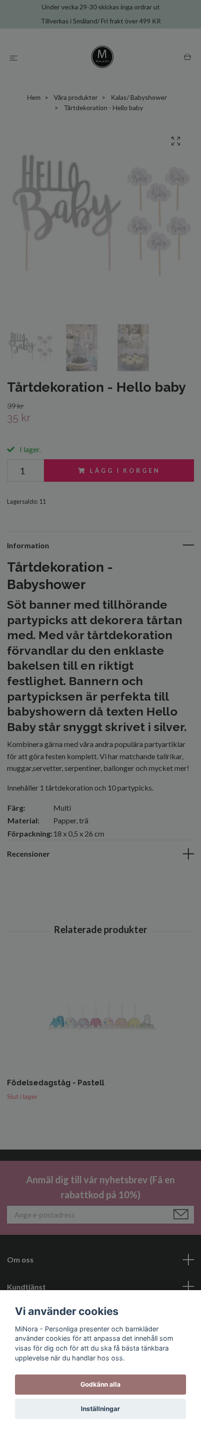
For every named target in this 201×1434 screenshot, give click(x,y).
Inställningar (100, 1408)
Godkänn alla (100, 1384)
